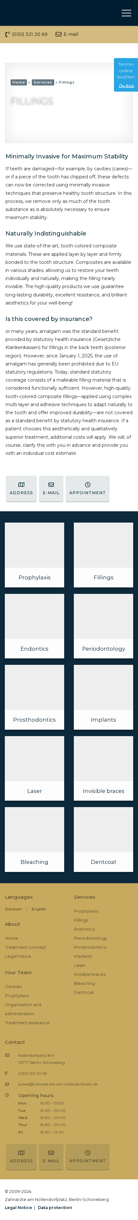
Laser (79, 965)
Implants (83, 956)
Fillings (81, 920)
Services (43, 82)
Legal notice (18, 956)
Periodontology (90, 938)
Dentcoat (84, 992)
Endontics (84, 929)
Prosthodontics (90, 947)
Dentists (13, 986)
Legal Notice (18, 1207)
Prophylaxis (17, 995)
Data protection (55, 1207)
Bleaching (84, 983)
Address (21, 492)
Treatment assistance (27, 1022)
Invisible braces (90, 974)
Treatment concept (25, 947)
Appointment (87, 492)
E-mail (51, 492)
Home (19, 82)
